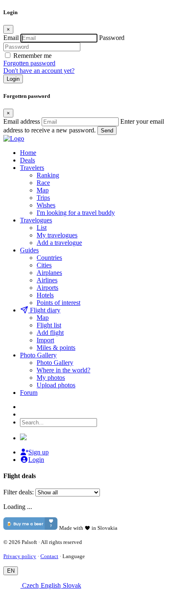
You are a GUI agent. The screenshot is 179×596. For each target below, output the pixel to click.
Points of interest (58, 302)
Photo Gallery (55, 362)
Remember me (32, 55)
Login (13, 79)
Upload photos (56, 385)
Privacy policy (19, 556)
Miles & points (56, 347)
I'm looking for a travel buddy (76, 212)
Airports (47, 287)
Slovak (71, 585)
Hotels (45, 295)
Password (111, 37)
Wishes (46, 205)
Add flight (50, 332)
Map (43, 190)
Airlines (47, 280)
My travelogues (57, 235)
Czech (29, 585)
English (50, 585)
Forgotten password (29, 63)
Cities (44, 265)
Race (43, 182)
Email (11, 37)
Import (45, 340)
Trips (43, 197)
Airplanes (49, 272)
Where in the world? (63, 370)
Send (107, 130)
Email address (21, 121)
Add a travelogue (59, 242)
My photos (51, 377)
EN (11, 571)
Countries (49, 257)
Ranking (48, 175)
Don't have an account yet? (39, 70)
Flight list (49, 325)
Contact (49, 556)
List (42, 227)
